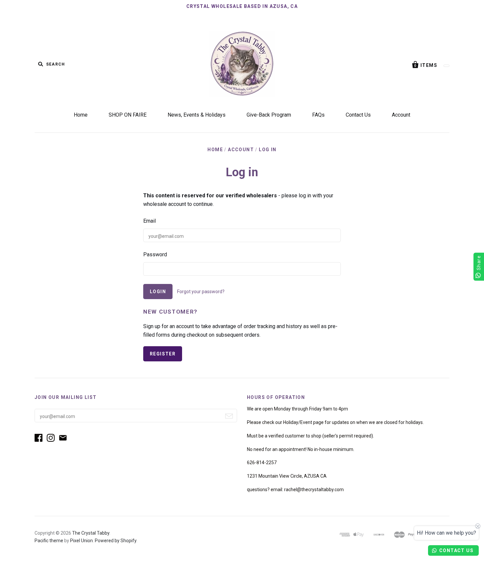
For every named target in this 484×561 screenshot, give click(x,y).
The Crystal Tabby (90, 533)
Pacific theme (49, 540)
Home (81, 115)
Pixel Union (81, 540)
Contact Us (358, 115)
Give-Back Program (269, 115)
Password (155, 254)
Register (162, 353)
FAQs (318, 115)
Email (149, 221)
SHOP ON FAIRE (128, 115)
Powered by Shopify (115, 540)
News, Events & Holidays (197, 115)
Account (401, 115)
